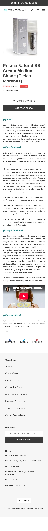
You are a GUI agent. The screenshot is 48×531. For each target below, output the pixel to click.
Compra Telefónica (13, 387)
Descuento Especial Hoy (16, 394)
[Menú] (43, 10)
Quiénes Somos (12, 373)
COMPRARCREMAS (18, 509)
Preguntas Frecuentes (15, 401)
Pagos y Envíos (12, 380)
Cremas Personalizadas (15, 415)
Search (8, 366)
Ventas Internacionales (15, 408)
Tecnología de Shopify (35, 509)
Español (23, 500)
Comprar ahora (24, 108)
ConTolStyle (30, 278)
